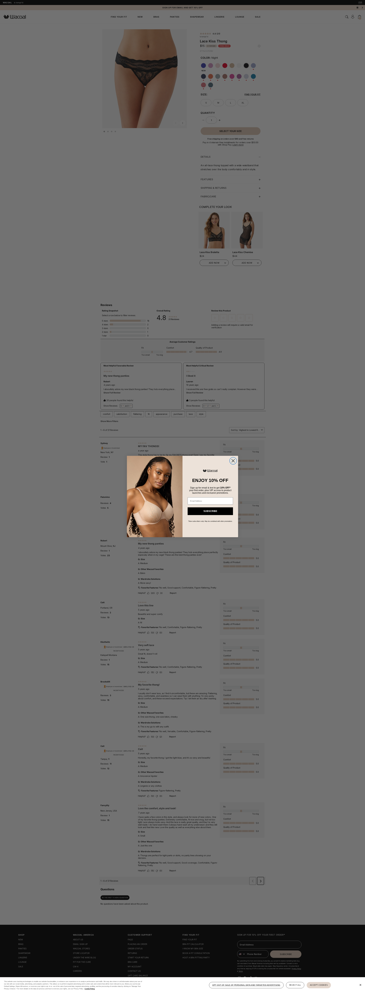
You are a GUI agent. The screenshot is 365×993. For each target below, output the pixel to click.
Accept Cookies (319, 985)
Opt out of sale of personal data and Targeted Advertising (246, 985)
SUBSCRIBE (210, 511)
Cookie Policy (90, 989)
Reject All (295, 985)
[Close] (360, 985)
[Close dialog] (233, 460)
